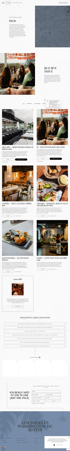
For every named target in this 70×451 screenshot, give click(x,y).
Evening (44, 103)
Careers (5, 442)
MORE (8, 159)
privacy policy (42, 403)
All (24, 103)
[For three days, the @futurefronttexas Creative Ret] (43, 368)
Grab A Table (21, 159)
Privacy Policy (21, 440)
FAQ (35, 440)
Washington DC (35, 426)
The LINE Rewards (7, 438)
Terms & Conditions (22, 438)
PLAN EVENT (17, 306)
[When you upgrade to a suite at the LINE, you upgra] (60, 368)
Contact (36, 442)
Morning (29, 103)
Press (4, 440)
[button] (3, 3)
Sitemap (36, 438)
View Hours (5, 162)
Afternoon (37, 103)
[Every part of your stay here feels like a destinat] (27, 368)
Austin (35, 430)
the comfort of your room (21, 266)
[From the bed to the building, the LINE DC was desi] (10, 368)
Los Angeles (35, 423)
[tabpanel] (52, 26)
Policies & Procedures (23, 442)
